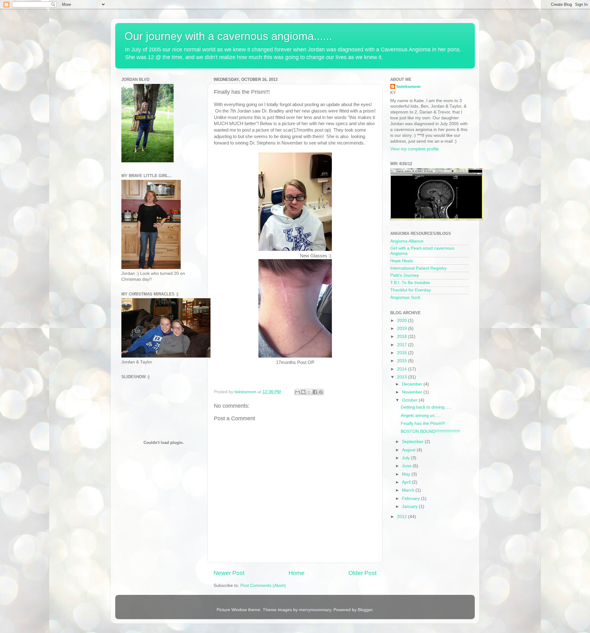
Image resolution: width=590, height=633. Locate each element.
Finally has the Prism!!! (423, 423)
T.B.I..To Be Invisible (410, 282)
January (410, 506)
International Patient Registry (418, 268)
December (412, 384)
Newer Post (229, 573)
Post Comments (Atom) (263, 585)
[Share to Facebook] (315, 392)
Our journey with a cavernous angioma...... (228, 36)
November (412, 392)
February (411, 498)
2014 (402, 369)
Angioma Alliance (406, 241)
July (406, 458)
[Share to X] (309, 392)
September (413, 441)
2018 (402, 336)
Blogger (365, 609)
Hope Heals (401, 261)
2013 (402, 377)
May (406, 474)
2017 (402, 344)
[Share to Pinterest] (321, 392)
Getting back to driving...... (426, 407)
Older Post (362, 573)
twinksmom (408, 86)
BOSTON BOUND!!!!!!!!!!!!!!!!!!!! (430, 431)
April (407, 482)
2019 (402, 328)
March (408, 490)
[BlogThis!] (303, 392)
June (407, 466)
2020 (402, 320)
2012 (402, 516)
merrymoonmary (315, 609)
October (410, 400)
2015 (402, 360)
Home (297, 573)
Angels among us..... (421, 415)
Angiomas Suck (405, 297)
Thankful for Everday (410, 290)
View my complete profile (414, 149)
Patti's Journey (404, 275)
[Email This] (297, 392)
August (409, 450)
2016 (402, 352)
